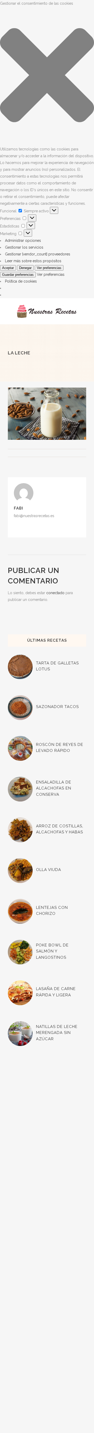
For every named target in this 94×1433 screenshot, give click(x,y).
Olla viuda (48, 869)
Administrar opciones (23, 240)
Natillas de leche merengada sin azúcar (57, 1032)
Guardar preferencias (18, 275)
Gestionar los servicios (24, 247)
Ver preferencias (49, 268)
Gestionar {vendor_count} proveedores (37, 254)
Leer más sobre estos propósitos (33, 261)
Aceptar (8, 268)
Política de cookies (21, 281)
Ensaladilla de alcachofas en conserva (53, 788)
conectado (55, 593)
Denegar (25, 268)
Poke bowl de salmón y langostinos (52, 951)
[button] (47, 76)
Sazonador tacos (57, 706)
